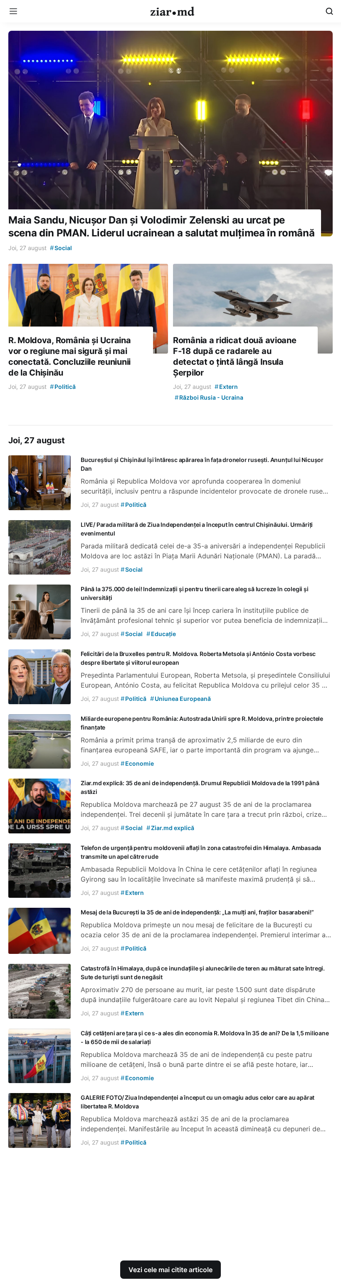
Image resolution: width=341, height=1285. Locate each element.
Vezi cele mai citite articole (170, 1269)
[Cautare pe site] (329, 11)
